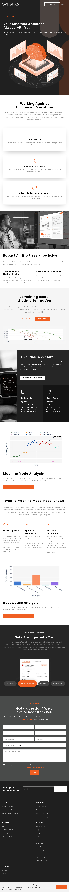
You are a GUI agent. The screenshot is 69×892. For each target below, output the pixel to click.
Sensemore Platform (8, 810)
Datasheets (40, 850)
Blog (37, 830)
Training (38, 833)
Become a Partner (7, 877)
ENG (62, 4)
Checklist (39, 847)
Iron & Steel (5, 833)
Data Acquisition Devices (10, 813)
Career (4, 873)
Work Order (39, 843)
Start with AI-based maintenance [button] (18, 616)
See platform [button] (42, 319)
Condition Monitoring (43, 813)
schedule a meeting (27, 719)
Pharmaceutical (7, 836)
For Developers (41, 857)
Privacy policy (17, 889)
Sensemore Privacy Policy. (35, 767)
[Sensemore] (10, 4)
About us (5, 870)
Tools (38, 836)
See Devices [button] (26, 319)
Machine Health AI (7, 806)
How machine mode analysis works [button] (19, 487)
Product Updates (41, 854)
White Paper (40, 840)
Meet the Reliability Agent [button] (32, 378)
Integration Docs (41, 861)
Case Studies (40, 826)
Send (34, 772)
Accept (61, 887)
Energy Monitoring (42, 817)
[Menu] (65, 4)
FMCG (4, 840)
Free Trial (52, 4)
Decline (49, 887)
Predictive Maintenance (43, 810)
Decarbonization (41, 806)
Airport (4, 826)
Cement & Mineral (7, 830)
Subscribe (60, 789)
